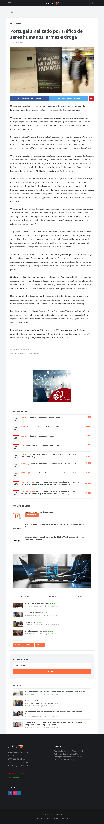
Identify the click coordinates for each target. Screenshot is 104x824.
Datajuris (47, 819)
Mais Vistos (24, 596)
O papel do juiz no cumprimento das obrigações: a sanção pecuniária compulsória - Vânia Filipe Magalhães (54, 723)
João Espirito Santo (33, 613)
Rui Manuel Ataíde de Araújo (37, 603)
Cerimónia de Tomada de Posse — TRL (43, 436)
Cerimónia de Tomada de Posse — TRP (43, 445)
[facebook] (10, 793)
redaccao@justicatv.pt (73, 751)
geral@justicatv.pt (67, 759)
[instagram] (15, 793)
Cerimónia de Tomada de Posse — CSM (43, 417)
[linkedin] (19, 793)
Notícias (18, 24)
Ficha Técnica (47, 814)
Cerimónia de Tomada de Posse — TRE (43, 427)
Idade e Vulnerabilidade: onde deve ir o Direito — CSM (53, 463)
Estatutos (58, 814)
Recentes (52, 596)
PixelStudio (65, 819)
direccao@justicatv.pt (72, 756)
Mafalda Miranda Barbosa (36, 631)
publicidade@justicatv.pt (75, 754)
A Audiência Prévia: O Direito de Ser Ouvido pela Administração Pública (55, 691)
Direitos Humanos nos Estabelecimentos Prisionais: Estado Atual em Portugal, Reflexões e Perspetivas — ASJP (50, 483)
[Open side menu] (9, 3)
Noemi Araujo (30, 622)
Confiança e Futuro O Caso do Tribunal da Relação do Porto (41, 702)
